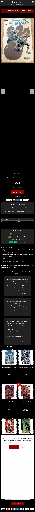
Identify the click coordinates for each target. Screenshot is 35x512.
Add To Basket (17, 192)
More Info (23, 447)
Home (2, 7)
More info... (28, 211)
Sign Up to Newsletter (17, 503)
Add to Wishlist (13, 196)
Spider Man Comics (11, 7)
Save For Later (22, 196)
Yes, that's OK (14, 447)
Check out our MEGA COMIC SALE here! (17, 11)
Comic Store (5, 7)
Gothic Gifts (17, 2)
